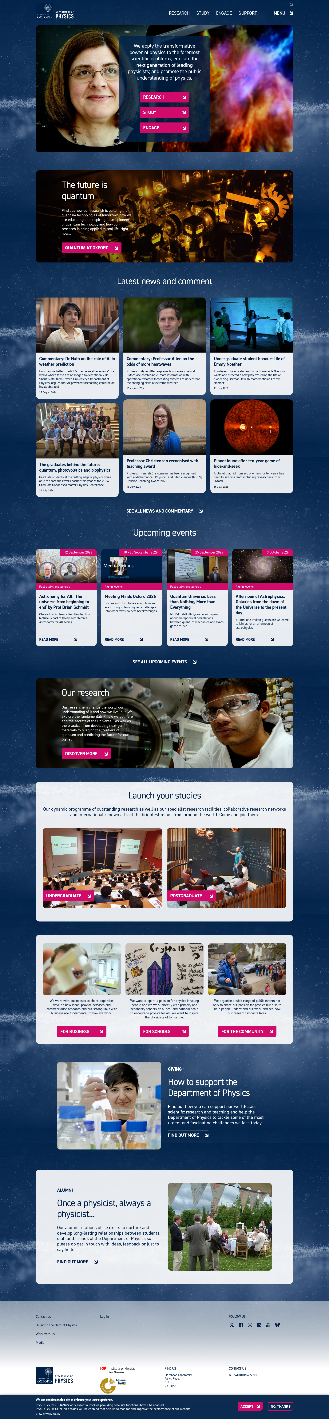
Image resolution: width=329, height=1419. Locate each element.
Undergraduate (63, 896)
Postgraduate (186, 896)
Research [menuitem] (179, 13)
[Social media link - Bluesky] (277, 1325)
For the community (242, 1032)
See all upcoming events (160, 662)
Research (153, 97)
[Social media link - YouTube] (268, 1325)
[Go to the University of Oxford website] (45, 1376)
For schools (157, 1032)
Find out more (183, 1135)
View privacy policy (48, 1414)
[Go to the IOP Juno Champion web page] (132, 1370)
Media (40, 1342)
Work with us (45, 1334)
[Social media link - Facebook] (241, 1325)
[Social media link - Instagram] (250, 1325)
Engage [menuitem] (224, 13)
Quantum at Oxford (87, 248)
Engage (151, 128)
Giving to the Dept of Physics (56, 1325)
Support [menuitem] (248, 13)
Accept (246, 1406)
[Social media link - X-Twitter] (232, 1325)
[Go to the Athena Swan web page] (132, 1386)
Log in (104, 1316)
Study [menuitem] (202, 13)
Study (149, 112)
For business (74, 1032)
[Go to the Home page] (64, 1376)
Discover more (81, 754)
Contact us (43, 1316)
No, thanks (281, 1406)
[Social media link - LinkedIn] (259, 1325)
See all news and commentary (159, 511)
